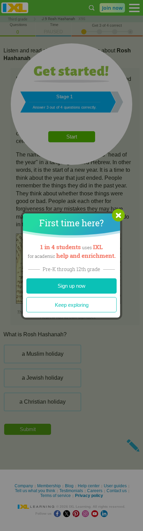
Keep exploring (72, 305)
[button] (118, 215)
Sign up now (71, 286)
